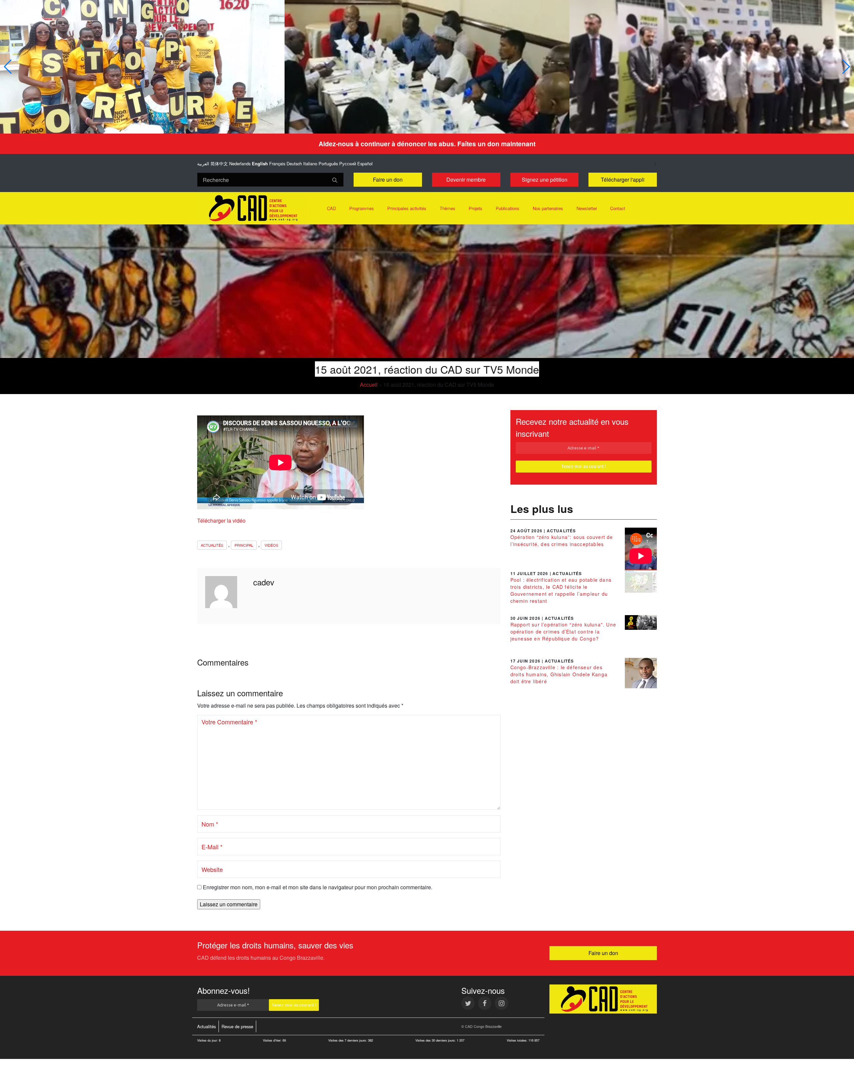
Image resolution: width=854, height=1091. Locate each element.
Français (277, 163)
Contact (617, 208)
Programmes (361, 208)
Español (365, 163)
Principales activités (406, 208)
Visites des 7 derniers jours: (348, 1040)
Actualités (212, 545)
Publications (507, 208)
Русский (347, 163)
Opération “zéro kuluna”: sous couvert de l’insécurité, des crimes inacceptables (561, 540)
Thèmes (447, 208)
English (260, 164)
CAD (331, 208)
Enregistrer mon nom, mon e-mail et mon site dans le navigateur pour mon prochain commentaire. (317, 887)
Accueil (369, 384)
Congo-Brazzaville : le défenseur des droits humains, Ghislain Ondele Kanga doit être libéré (558, 674)
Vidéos (271, 545)
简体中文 (219, 163)
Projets (475, 208)
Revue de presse (237, 1026)
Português (328, 163)
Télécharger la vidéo (221, 520)
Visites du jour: (208, 1040)
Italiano (310, 163)
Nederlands (240, 163)
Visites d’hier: (273, 1040)
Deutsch (294, 163)
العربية (203, 163)
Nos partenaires (548, 208)
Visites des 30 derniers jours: (436, 1040)
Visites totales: (517, 1040)
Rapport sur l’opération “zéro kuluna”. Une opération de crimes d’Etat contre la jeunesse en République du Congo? (563, 631)
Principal (244, 545)
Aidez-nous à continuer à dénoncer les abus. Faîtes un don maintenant (427, 143)
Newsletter (586, 208)
